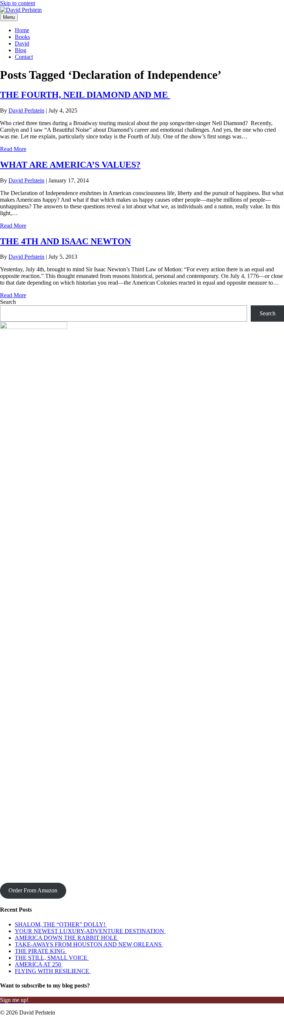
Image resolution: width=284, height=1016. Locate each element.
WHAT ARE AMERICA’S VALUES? (70, 165)
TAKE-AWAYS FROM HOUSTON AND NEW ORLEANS (89, 944)
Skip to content (17, 3)
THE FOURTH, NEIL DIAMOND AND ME (85, 95)
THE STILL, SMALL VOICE (52, 958)
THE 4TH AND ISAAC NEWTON (65, 241)
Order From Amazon (33, 890)
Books (22, 37)
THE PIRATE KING (41, 951)
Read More (13, 149)
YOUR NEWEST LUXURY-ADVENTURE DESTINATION (90, 931)
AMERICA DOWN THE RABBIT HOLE (67, 938)
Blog (20, 50)
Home (22, 30)
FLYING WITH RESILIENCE (53, 971)
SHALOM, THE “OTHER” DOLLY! (61, 924)
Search (8, 302)
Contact (24, 57)
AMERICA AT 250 (38, 964)
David (22, 43)
